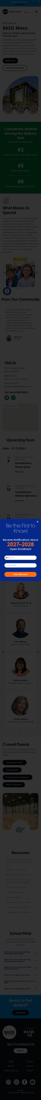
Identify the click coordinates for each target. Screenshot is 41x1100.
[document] (20, 550)
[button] (37, 522)
